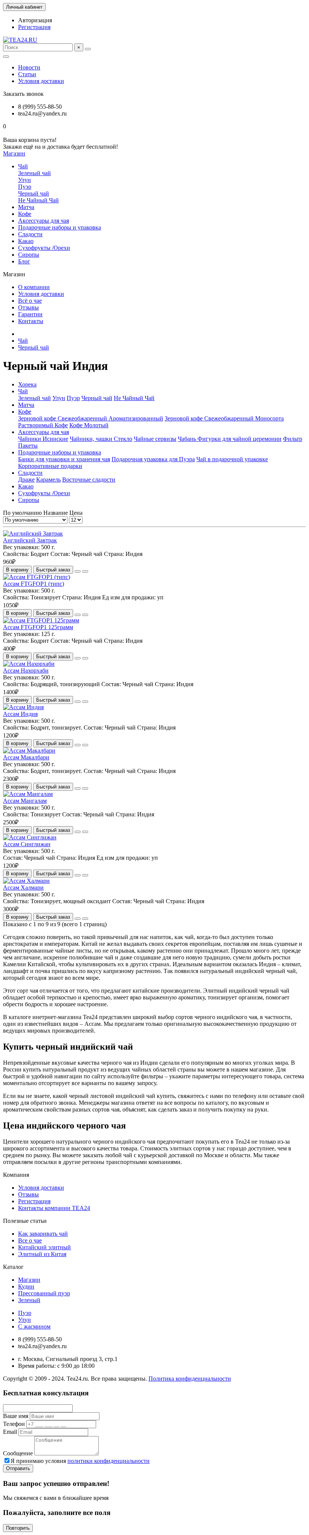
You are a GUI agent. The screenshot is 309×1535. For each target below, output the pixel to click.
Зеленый (29, 1300)
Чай (23, 166)
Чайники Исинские (43, 439)
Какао (26, 241)
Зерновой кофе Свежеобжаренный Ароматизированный (90, 418)
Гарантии (30, 314)
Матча (26, 207)
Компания (16, 1175)
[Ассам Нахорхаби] (29, 663)
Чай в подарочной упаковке (232, 459)
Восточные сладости (88, 479)
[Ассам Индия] (23, 707)
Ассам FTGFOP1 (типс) (33, 583)
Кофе (24, 214)
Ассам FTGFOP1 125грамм (38, 627)
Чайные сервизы (155, 439)
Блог (24, 261)
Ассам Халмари (23, 887)
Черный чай (33, 193)
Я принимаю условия (80, 1461)
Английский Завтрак (30, 540)
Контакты (30, 321)
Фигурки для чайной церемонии (239, 439)
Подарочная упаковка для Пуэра (153, 459)
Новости (29, 67)
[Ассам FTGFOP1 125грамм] (41, 620)
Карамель (48, 479)
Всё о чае (30, 300)
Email (10, 1432)
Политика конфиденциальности (189, 1378)
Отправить (18, 1468)
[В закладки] (78, 571)
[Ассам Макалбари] (29, 750)
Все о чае (30, 1240)
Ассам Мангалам (25, 801)
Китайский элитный (44, 1247)
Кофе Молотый (89, 425)
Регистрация (34, 27)
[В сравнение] (85, 571)
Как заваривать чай (43, 1233)
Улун (24, 180)
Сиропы (28, 254)
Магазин (29, 1279)
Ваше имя (15, 1416)
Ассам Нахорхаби (26, 670)
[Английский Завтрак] (33, 533)
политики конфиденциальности (108, 1461)
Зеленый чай (34, 173)
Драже (26, 479)
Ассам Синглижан (26, 844)
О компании (34, 287)
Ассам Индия (20, 714)
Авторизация (35, 20)
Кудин (26, 1286)
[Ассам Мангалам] (28, 794)
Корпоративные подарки (50, 466)
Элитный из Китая (42, 1254)
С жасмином (34, 1326)
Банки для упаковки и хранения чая (64, 459)
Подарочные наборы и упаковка (59, 227)
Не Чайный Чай (38, 200)
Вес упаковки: (22, 547)
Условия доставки (41, 81)
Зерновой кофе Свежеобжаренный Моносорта (224, 418)
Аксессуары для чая (43, 220)
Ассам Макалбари (26, 757)
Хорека (27, 384)
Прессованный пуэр (44, 1293)
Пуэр (24, 186)
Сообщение (18, 1453)
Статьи (27, 74)
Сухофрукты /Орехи (44, 248)
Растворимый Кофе (43, 425)
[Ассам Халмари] (26, 881)
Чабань (187, 439)
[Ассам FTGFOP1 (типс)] (36, 577)
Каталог (13, 1267)
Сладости (30, 234)
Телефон (14, 1424)
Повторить (18, 1528)
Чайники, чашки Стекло (101, 439)
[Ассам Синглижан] (30, 837)
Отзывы (28, 307)
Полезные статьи (25, 1221)
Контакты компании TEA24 (54, 1208)
